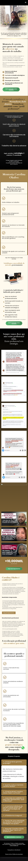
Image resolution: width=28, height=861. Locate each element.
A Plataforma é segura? (13, 815)
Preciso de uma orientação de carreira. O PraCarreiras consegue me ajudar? (13, 822)
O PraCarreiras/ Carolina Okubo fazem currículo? (13, 792)
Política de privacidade (18, 854)
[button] (25, 2)
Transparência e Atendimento (13, 849)
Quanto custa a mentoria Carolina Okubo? (13, 785)
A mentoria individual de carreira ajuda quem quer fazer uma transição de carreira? (13, 808)
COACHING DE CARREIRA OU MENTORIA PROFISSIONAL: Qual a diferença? (13, 799)
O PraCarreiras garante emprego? (12, 762)
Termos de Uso (8, 854)
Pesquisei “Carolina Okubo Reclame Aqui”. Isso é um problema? (13, 830)
